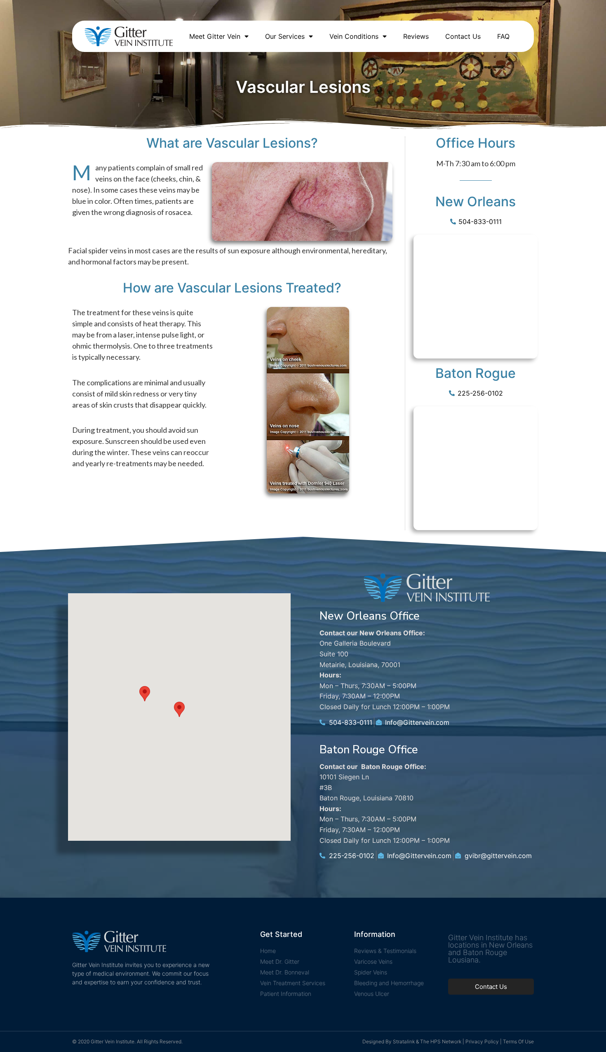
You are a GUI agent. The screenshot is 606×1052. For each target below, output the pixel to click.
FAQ (503, 36)
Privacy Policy (482, 1041)
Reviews (416, 36)
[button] (179, 709)
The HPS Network (440, 1041)
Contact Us (463, 36)
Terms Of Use (518, 1041)
